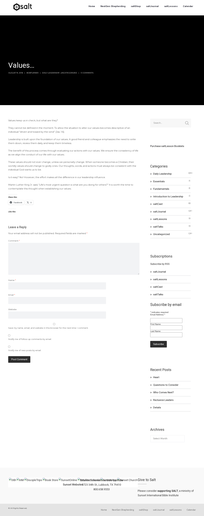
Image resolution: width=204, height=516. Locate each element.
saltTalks (158, 226)
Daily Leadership (51, 73)
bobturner (33, 73)
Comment (14, 241)
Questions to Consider (165, 384)
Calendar (188, 6)
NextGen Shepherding (113, 6)
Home (92, 6)
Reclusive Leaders (163, 399)
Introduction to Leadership (168, 196)
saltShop (136, 6)
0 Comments (87, 73)
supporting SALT (167, 490)
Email (11, 295)
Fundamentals (161, 188)
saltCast (158, 203)
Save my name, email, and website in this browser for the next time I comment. (48, 328)
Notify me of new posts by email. (24, 350)
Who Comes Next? (163, 392)
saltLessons (171, 6)
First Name (155, 324)
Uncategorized (69, 73)
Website (12, 309)
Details (157, 407)
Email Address (157, 314)
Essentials (159, 181)
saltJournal (152, 6)
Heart (156, 377)
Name (12, 280)
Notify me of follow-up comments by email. (30, 339)
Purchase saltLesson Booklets (167, 146)
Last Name (155, 331)
